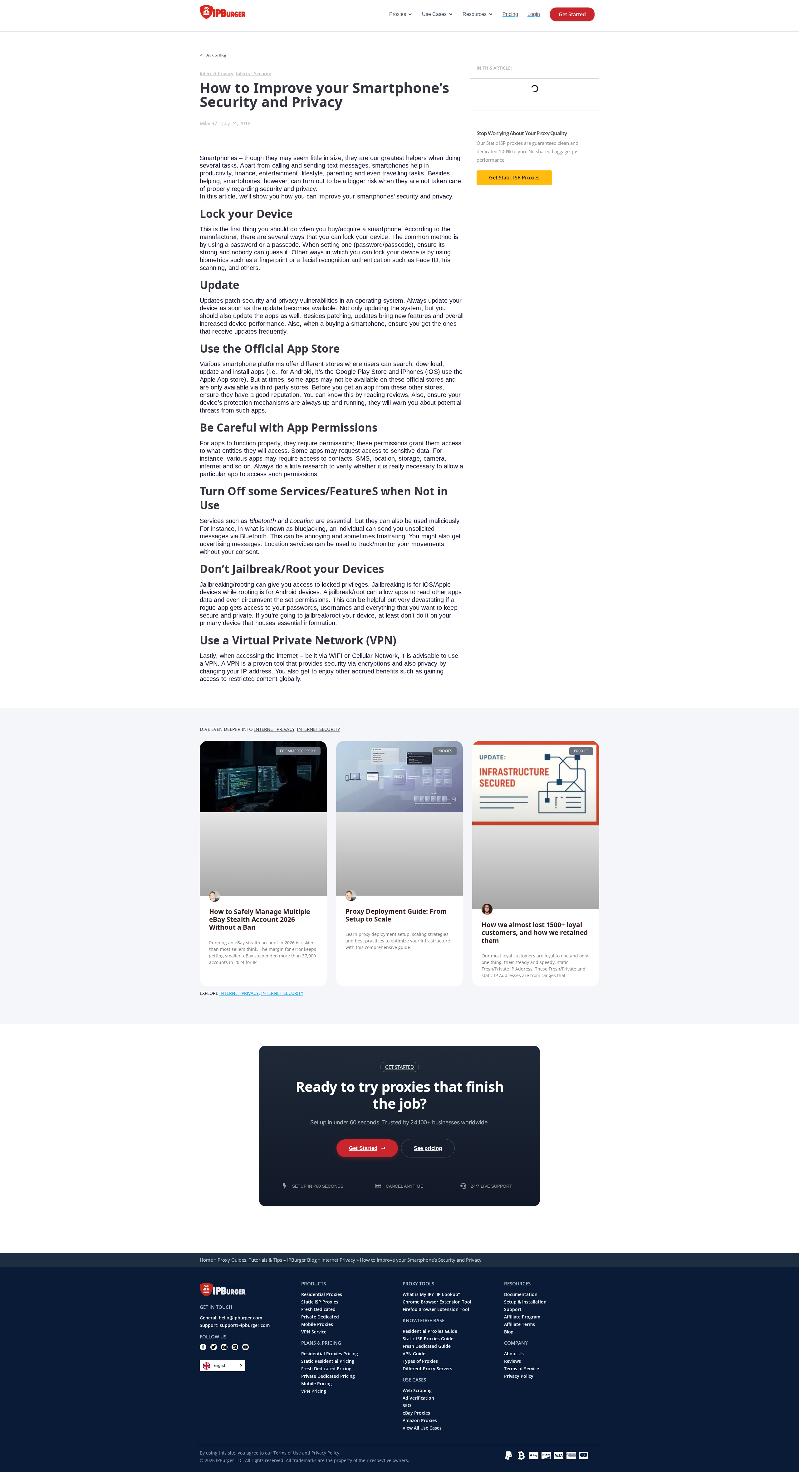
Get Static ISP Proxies (514, 177)
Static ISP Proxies (319, 1302)
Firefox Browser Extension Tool (436, 1309)
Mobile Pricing (316, 1383)
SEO (407, 1405)
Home (206, 1260)
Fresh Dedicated (318, 1309)
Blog (508, 1332)
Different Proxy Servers (427, 1369)
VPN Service (313, 1332)
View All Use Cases (422, 1428)
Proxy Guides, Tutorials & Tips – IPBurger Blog (267, 1260)
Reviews (512, 1361)
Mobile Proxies (317, 1324)
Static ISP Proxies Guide (428, 1339)
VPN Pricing (313, 1391)
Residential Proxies (321, 1294)
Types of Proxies (420, 1361)
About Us (514, 1354)
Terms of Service (521, 1369)
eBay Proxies (416, 1413)
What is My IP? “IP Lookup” (431, 1294)
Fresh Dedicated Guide (427, 1346)
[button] (399, 1067)
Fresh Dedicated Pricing (326, 1369)
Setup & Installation (525, 1302)
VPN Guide (414, 1354)
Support (513, 1309)
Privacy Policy (518, 1376)
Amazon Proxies (420, 1420)
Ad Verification (418, 1398)
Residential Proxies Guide (430, 1331)
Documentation (520, 1294)
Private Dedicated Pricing (328, 1376)
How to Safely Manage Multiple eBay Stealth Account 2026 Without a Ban (259, 919)
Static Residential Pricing (327, 1361)
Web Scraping (417, 1390)
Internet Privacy (216, 73)
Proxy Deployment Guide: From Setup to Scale (396, 915)
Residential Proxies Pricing (329, 1354)
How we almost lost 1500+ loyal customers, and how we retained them (535, 932)
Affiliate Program (522, 1317)
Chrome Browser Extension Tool (437, 1302)
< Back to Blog (213, 55)
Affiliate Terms (519, 1324)
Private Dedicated (320, 1317)
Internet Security (253, 73)
